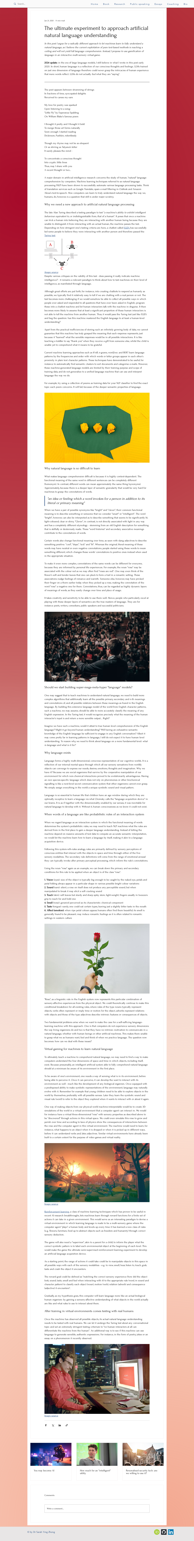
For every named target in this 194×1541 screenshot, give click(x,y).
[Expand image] (61, 253)
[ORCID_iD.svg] (157, 1532)
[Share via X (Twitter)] (52, 1425)
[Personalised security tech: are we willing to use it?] (143, 1454)
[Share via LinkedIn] (59, 1425)
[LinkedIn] (171, 1532)
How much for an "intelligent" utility (95, 1472)
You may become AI (44, 1470)
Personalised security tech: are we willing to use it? (141, 1472)
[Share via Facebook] (45, 1425)
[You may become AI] (50, 1454)
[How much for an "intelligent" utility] (97, 1454)
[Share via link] (66, 1425)
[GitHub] (164, 1532)
